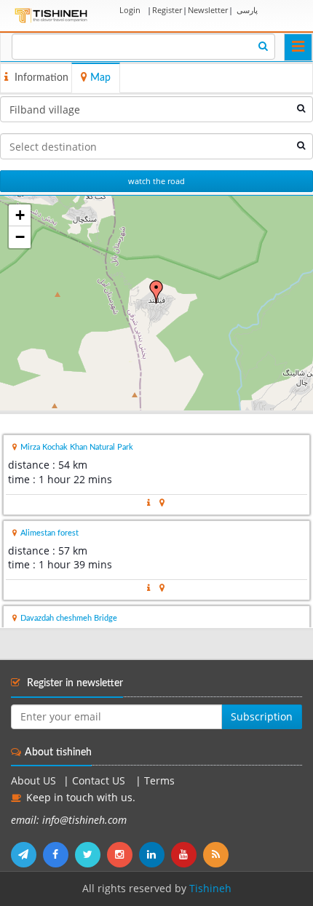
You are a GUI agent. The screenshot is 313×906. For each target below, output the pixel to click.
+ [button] (20, 215)
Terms (159, 780)
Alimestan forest (49, 533)
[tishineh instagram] (123, 854)
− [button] (20, 237)
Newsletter (208, 9)
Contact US (100, 780)
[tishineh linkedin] (155, 854)
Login (129, 9)
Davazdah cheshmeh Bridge (68, 618)
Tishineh (210, 888)
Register (167, 9)
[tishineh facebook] (59, 854)
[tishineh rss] (217, 854)
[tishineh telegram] (27, 854)
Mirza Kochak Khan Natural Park (76, 447)
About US (33, 780)
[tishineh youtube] (187, 854)
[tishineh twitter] (91, 854)
